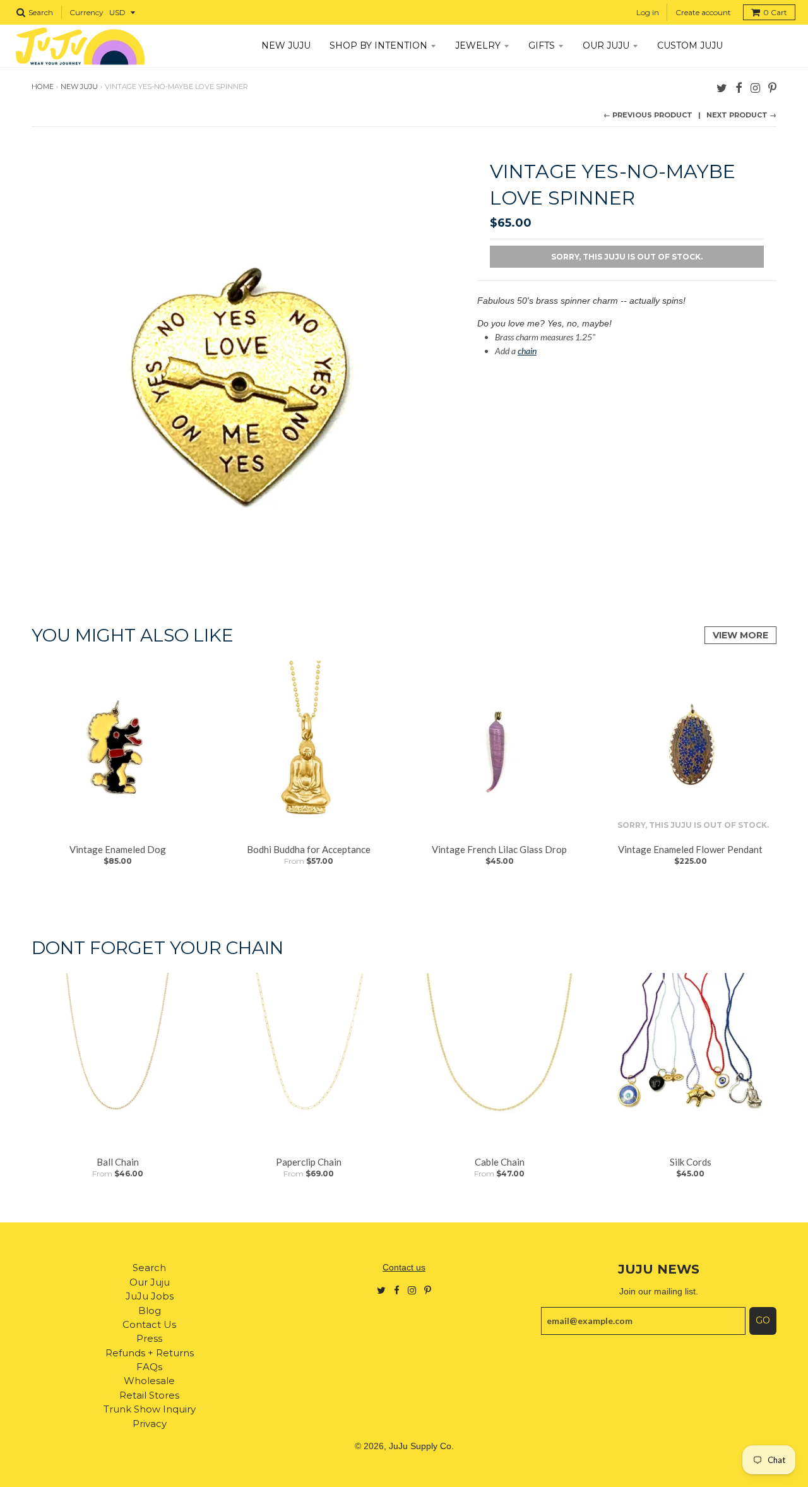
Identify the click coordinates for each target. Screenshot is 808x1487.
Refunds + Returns (149, 1353)
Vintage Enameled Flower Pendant (690, 849)
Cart (775, 12)
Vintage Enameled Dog (117, 849)
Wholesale (149, 1381)
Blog (149, 1311)
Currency (86, 12)
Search (149, 1268)
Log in (647, 12)
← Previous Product (647, 114)
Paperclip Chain (309, 1162)
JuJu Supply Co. (421, 1446)
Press (149, 1338)
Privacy (150, 1424)
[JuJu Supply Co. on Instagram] (755, 87)
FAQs (149, 1367)
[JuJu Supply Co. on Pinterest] (772, 87)
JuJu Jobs (150, 1296)
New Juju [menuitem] (286, 45)
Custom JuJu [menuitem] (690, 45)
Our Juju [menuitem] (606, 45)
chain (527, 350)
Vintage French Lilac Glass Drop (499, 849)
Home (43, 86)
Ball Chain (118, 1162)
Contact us (404, 1267)
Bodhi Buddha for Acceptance (309, 849)
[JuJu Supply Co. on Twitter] (721, 87)
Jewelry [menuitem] (478, 45)
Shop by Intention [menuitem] (378, 45)
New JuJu (79, 86)
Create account (703, 12)
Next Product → (741, 114)
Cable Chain (500, 1162)
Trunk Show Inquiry (150, 1409)
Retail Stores (149, 1395)
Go (763, 1320)
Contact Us (149, 1324)
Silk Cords (690, 1162)
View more (740, 635)
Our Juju (149, 1282)
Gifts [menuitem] (541, 45)
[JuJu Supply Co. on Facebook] (738, 87)
